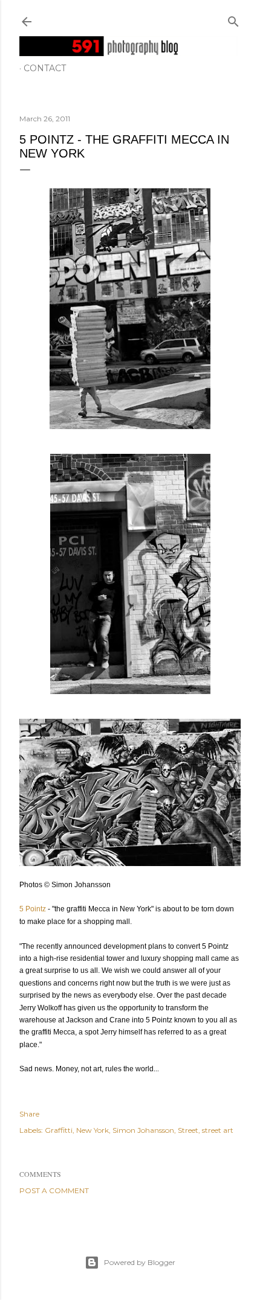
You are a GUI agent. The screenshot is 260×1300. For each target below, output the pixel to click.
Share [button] (29, 1113)
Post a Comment (54, 1190)
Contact (45, 68)
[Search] (233, 19)
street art (217, 1130)
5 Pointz (32, 909)
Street (188, 1130)
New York (92, 1130)
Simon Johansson (143, 1130)
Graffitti (59, 1130)
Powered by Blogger (139, 1262)
